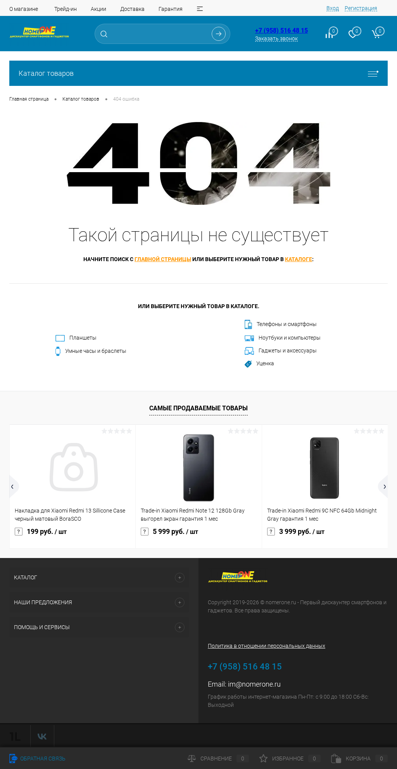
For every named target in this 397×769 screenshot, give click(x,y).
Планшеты (83, 338)
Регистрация (361, 8)
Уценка (265, 363)
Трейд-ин (65, 9)
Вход (332, 8)
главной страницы (163, 259)
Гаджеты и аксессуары (288, 350)
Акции (98, 9)
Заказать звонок (276, 38)
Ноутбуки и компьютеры (290, 338)
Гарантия (171, 9)
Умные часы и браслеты (95, 351)
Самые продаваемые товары (198, 408)
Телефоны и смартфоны (287, 324)
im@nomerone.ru (254, 684)
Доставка (132, 9)
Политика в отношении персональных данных (266, 646)
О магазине (23, 9)
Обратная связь (42, 758)
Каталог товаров (46, 73)
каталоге (298, 259)
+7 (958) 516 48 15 (281, 30)
